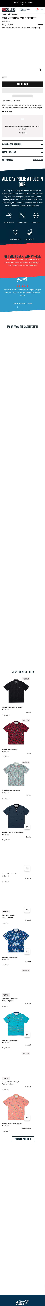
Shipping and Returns (12, 144)
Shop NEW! (29, 2)
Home (4, 14)
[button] (22, 90)
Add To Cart (22, 84)
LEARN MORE (38, 160)
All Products (12, 14)
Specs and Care (9, 152)
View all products (23, 1139)
